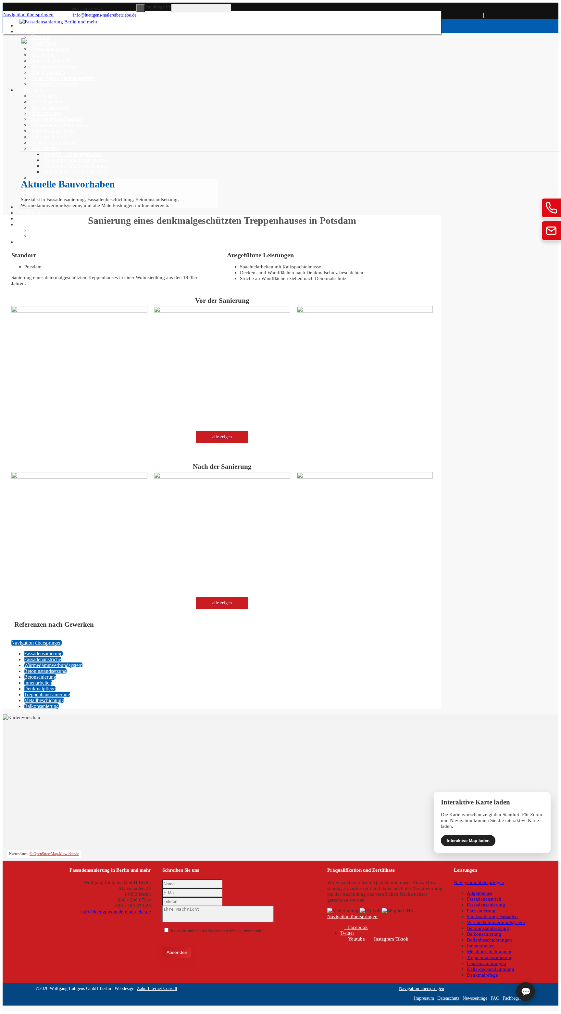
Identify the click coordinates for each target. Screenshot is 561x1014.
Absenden (177, 952)
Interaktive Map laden (468, 840)
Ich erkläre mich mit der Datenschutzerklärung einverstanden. (218, 931)
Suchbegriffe (158, 6)
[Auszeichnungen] (534, 21)
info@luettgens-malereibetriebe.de (104, 15)
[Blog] (552, 21)
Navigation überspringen (28, 14)
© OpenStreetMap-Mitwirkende (54, 854)
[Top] (4, 1008)
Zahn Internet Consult (157, 988)
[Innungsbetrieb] (515, 21)
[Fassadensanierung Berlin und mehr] (58, 21)
